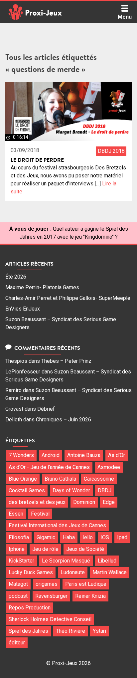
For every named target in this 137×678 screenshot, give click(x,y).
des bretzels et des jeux (37, 502)
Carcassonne (99, 479)
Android (51, 455)
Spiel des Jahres (28, 631)
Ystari (99, 631)
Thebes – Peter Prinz (66, 361)
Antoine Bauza (83, 455)
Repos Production (30, 607)
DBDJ (104, 490)
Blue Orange (23, 479)
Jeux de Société (85, 549)
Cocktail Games (27, 490)
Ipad (122, 537)
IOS (104, 537)
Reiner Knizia (90, 596)
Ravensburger (51, 596)
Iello (87, 537)
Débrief (46, 409)
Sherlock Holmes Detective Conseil (50, 619)
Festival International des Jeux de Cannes (57, 525)
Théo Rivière (70, 631)
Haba (69, 537)
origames (47, 584)
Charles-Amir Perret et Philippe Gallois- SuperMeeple (67, 298)
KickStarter (21, 561)
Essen (16, 514)
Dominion (84, 502)
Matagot (18, 584)
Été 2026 (15, 277)
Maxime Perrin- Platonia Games (42, 287)
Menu (125, 17)
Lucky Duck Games (31, 572)
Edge (109, 502)
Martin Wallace (109, 572)
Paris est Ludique (85, 584)
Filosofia (19, 537)
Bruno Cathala (60, 479)
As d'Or (116, 455)
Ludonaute (73, 572)
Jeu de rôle (45, 549)
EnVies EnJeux (22, 309)
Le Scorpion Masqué (66, 561)
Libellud (107, 561)
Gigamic (46, 537)
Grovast (14, 409)
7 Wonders (21, 455)
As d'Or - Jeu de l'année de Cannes (49, 467)
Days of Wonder (71, 490)
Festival (40, 514)
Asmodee (108, 467)
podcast (18, 596)
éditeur (17, 642)
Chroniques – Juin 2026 (63, 419)
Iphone (17, 549)
